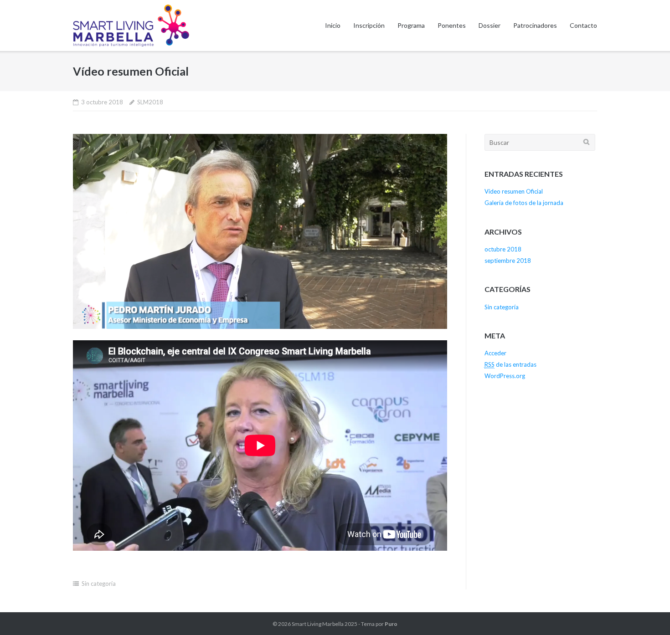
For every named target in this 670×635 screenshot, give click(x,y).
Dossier (489, 25)
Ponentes (452, 25)
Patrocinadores (535, 25)
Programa (411, 25)
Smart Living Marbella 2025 (324, 623)
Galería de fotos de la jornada (523, 202)
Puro (391, 623)
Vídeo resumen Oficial (513, 191)
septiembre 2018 (507, 260)
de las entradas (510, 364)
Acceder (495, 353)
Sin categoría (99, 583)
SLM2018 (150, 102)
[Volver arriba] (647, 613)
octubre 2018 (502, 249)
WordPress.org (504, 375)
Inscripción (369, 25)
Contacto (583, 25)
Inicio (332, 25)
